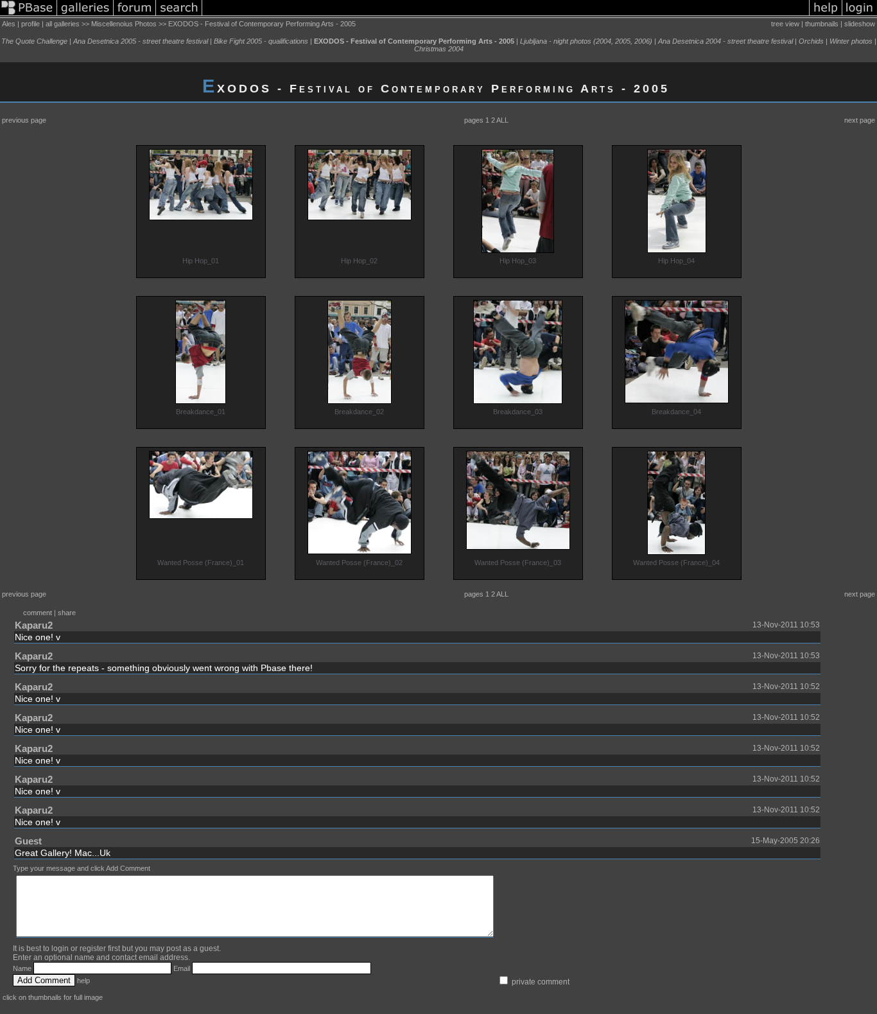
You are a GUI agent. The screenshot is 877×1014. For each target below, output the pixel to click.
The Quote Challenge (34, 41)
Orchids (811, 41)
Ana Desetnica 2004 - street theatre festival (725, 41)
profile (30, 24)
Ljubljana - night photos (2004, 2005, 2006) (586, 41)
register (93, 948)
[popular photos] (505, 15)
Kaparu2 (34, 625)
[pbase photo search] (179, 15)
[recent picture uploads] (85, 15)
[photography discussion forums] (135, 15)
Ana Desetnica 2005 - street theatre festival (140, 41)
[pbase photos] (28, 15)
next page (859, 120)
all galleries (63, 24)
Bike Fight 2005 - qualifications (261, 41)
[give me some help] (825, 15)
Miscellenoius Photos (124, 24)
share (67, 612)
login (60, 948)
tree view (785, 24)
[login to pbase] (859, 15)
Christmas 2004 (439, 49)
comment (37, 612)
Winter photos (851, 41)
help (83, 980)
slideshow (859, 24)
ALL (502, 120)
